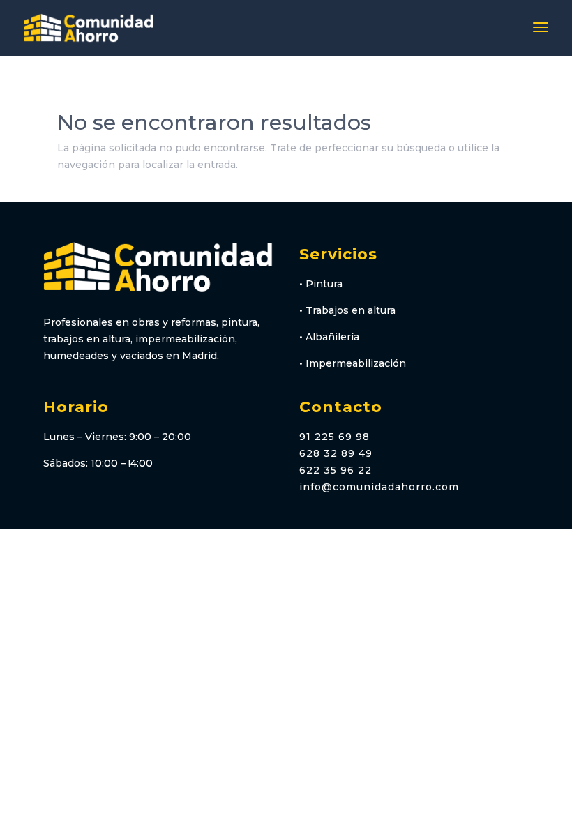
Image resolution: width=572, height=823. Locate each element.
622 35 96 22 (335, 470)
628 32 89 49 (335, 453)
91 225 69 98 (334, 436)
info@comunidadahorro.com (379, 487)
